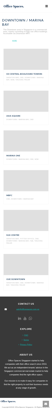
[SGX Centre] (31, 220)
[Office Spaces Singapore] (8, 401)
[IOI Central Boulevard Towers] (31, 59)
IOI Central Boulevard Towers (24, 74)
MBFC (9, 195)
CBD (22, 77)
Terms (26, 340)
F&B (31, 241)
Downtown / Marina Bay (17, 119)
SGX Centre (12, 235)
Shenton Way (12, 77)
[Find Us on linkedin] (19, 318)
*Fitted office (27, 238)
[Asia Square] (31, 101)
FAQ (26, 335)
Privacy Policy (26, 344)
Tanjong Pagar (22, 80)
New (12, 80)
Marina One (13, 155)
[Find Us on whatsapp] (30, 318)
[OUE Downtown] (31, 264)
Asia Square (13, 116)
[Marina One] (31, 141)
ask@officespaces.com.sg (27, 309)
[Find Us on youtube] (25, 318)
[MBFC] (31, 181)
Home (14, 40)
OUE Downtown (15, 279)
